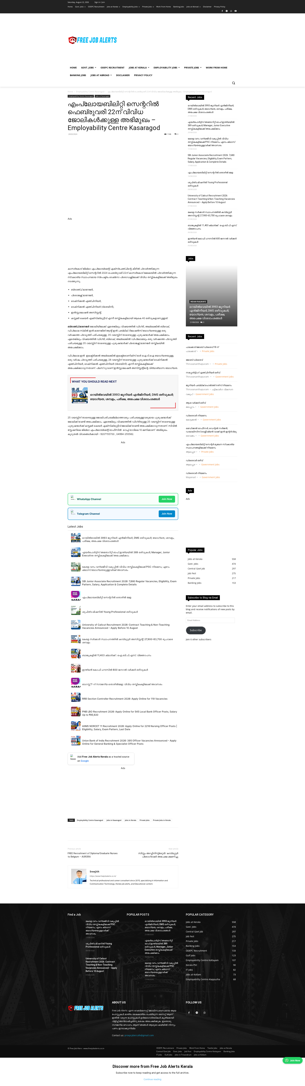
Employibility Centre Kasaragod (90, 820)
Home (70, 91)
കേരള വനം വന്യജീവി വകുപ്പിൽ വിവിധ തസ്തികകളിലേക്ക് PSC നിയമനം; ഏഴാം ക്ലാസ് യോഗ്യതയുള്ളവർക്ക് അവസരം (211, 142)
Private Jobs (144, 820)
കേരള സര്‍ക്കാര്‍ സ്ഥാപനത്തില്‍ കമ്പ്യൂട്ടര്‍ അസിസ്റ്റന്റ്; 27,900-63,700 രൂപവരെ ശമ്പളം (210, 214)
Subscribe (196, 630)
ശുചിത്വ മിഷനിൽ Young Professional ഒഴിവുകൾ (207, 184)
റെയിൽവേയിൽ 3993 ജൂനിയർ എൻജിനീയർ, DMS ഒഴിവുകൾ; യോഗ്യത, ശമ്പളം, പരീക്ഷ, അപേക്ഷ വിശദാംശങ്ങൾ (211, 108)
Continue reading (152, 1079)
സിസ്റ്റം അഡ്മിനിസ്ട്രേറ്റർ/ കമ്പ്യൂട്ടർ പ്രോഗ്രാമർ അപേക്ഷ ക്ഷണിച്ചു (158, 855)
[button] (233, 83)
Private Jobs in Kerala (162, 820)
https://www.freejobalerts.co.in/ (103, 876)
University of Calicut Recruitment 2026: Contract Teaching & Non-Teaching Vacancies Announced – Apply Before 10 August (211, 199)
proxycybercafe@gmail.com (139, 1035)
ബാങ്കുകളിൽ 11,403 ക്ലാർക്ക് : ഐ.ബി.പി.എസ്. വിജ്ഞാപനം (212, 227)
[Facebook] (222, 11)
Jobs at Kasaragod (102, 96)
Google (85, 760)
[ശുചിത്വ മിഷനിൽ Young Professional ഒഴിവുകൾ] (75, 947)
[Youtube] (235, 11)
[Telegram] (227, 11)
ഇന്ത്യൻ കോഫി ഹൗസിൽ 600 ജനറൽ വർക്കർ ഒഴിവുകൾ (212, 240)
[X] (111, 141)
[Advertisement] (178, 40)
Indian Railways (198, 302)
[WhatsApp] (231, 11)
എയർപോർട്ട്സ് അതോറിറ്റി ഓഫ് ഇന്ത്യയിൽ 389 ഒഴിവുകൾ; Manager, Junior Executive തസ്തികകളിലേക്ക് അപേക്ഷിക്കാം (211, 125)
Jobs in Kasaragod (114, 820)
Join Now (167, 499)
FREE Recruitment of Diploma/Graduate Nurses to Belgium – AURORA (93, 855)
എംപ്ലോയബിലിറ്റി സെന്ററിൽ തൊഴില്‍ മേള (210, 172)
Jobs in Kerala (130, 820)
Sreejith (94, 871)
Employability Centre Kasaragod (90, 91)
